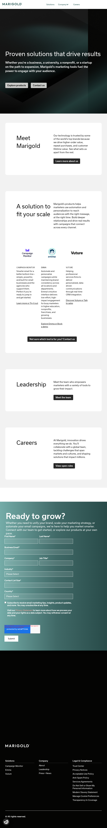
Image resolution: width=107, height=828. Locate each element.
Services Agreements (82, 781)
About (42, 765)
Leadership (44, 769)
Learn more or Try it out (27, 303)
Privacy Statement (24, 610)
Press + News (45, 773)
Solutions (50, 4)
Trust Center (78, 766)
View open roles (64, 465)
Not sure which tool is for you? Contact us (52, 339)
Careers (76, 4)
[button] (64, 4)
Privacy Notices (80, 770)
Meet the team (63, 397)
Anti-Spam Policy (81, 778)
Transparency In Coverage (85, 800)
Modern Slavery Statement (85, 792)
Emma (8, 770)
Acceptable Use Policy (83, 774)
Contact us (39, 85)
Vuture (8, 774)
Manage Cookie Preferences (86, 796)
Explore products (16, 85)
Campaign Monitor (14, 766)
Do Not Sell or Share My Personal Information (84, 786)
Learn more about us (67, 161)
